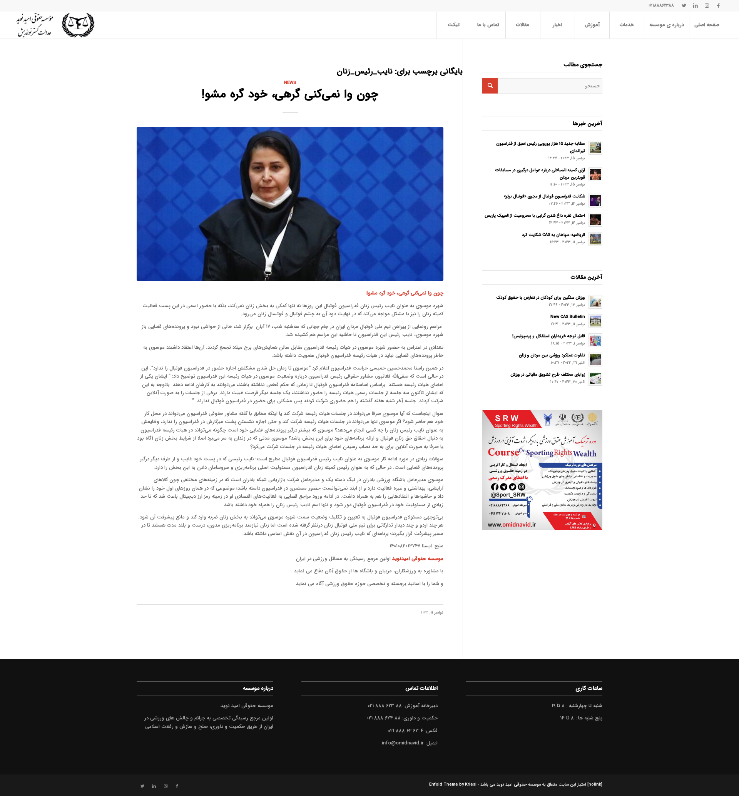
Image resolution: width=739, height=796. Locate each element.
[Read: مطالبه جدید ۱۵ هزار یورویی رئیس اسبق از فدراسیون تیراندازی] (595, 148)
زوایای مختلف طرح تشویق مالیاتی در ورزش (547, 374)
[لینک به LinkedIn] (695, 6)
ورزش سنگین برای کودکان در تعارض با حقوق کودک (541, 297)
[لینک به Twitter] (684, 6)
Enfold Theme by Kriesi (453, 784)
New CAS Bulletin (567, 316)
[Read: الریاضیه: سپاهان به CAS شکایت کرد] (595, 239)
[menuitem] (706, 25)
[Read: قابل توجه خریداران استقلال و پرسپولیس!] (595, 340)
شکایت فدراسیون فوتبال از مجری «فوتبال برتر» (544, 196)
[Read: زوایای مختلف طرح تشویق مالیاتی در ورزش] (595, 379)
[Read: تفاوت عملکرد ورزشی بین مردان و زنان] (595, 359)
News (290, 82)
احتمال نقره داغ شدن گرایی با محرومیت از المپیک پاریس (535, 215)
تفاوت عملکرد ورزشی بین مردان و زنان (552, 355)
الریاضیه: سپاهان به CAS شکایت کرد (553, 234)
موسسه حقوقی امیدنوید (417, 559)
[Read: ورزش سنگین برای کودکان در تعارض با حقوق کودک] (595, 302)
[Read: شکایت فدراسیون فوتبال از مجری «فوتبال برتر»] (595, 200)
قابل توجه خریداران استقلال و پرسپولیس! (548, 336)
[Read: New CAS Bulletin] (595, 321)
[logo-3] (55, 25)
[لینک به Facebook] (718, 6)
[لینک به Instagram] (707, 6)
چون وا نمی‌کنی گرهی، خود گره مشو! (290, 94)
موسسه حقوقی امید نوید (519, 784)
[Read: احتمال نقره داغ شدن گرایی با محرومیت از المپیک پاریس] (595, 220)
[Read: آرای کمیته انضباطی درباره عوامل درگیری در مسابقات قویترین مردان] (595, 174)
